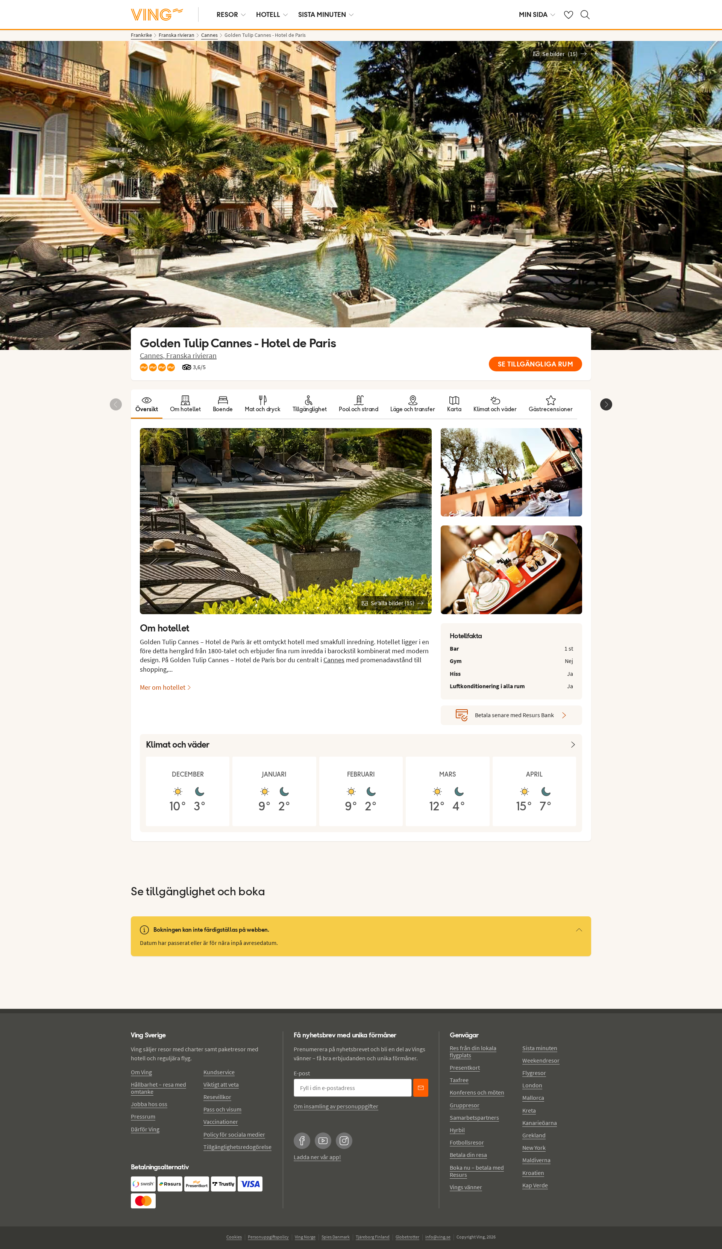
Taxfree (459, 1080)
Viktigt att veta (221, 1084)
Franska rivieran (191, 355)
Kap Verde (535, 1185)
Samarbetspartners (474, 1117)
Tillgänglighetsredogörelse (237, 1147)
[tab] (146, 404)
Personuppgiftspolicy (268, 1237)
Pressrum (143, 1116)
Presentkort (465, 1067)
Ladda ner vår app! (317, 1157)
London (532, 1085)
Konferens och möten (477, 1092)
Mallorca (533, 1097)
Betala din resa (468, 1154)
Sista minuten (539, 1048)
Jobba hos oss (149, 1104)
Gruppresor (464, 1105)
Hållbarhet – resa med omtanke (158, 1088)
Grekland (534, 1135)
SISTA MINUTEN (322, 14)
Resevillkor (217, 1097)
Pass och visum (222, 1109)
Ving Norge (305, 1237)
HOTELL (268, 14)
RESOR (227, 14)
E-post (302, 1073)
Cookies (234, 1237)
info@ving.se (437, 1237)
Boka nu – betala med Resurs (477, 1171)
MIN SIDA (533, 14)
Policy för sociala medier (234, 1134)
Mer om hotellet (162, 687)
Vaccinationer (220, 1121)
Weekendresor (541, 1060)
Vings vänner (466, 1187)
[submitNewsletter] (420, 1088)
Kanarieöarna (539, 1122)
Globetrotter (407, 1237)
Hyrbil (457, 1130)
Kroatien (533, 1172)
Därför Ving (145, 1129)
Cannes (333, 660)
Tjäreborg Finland (373, 1237)
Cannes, (153, 355)
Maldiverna (536, 1160)
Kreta (529, 1110)
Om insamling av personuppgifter (336, 1106)
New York (534, 1147)
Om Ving (141, 1072)
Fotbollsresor (467, 1142)
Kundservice (219, 1072)
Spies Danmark (336, 1237)
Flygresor (534, 1072)
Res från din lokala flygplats (473, 1051)
